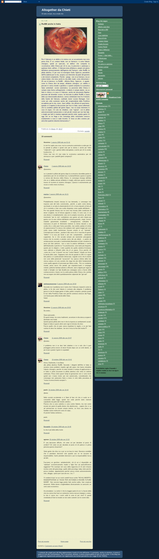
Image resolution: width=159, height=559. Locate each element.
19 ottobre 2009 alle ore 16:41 (62, 359)
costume (101, 149)
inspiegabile (102, 215)
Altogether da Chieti (56, 10)
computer (101, 143)
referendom (102, 281)
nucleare (101, 255)
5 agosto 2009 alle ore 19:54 (66, 284)
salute (100, 295)
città (99, 135)
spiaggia (101, 324)
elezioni (100, 172)
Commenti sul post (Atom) (54, 546)
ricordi (100, 286)
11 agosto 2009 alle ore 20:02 (61, 307)
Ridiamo (100, 289)
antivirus (101, 109)
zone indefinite (103, 35)
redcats (100, 78)
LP (99, 226)
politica (100, 272)
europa (100, 180)
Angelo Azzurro (103, 44)
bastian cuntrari (103, 67)
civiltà (100, 137)
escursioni (101, 178)
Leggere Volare (103, 41)
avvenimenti (102, 115)
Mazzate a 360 (103, 30)
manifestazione (103, 235)
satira (100, 298)
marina (46, 194)
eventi (100, 183)
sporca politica (103, 326)
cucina (100, 152)
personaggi (101, 266)
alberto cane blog (104, 27)
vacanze (101, 358)
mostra (100, 246)
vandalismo (102, 361)
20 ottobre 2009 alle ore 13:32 (59, 439)
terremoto (101, 344)
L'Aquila (100, 221)
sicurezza (101, 306)
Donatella (47, 427)
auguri (100, 112)
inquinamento (102, 212)
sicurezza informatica (105, 309)
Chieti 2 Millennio (104, 50)
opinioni (100, 258)
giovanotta (101, 75)
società (87, 131)
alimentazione (102, 106)
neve (99, 252)
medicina (101, 238)
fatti (99, 186)
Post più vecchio (85, 541)
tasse (100, 338)
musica (100, 249)
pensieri (100, 261)
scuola (100, 301)
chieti (100, 126)
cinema (100, 132)
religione (101, 284)
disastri (100, 163)
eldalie (100, 70)
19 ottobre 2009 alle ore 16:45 (61, 427)
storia (100, 332)
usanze (100, 355)
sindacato (101, 312)
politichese (101, 275)
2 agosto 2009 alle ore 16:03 (61, 166)
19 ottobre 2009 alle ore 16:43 (58, 390)
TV (99, 349)
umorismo (101, 352)
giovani (100, 201)
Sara (99, 32)
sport (99, 329)
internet (100, 218)
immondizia (102, 206)
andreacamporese (50, 284)
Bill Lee (100, 61)
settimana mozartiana (105, 304)
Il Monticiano (102, 58)
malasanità (101, 229)
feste (99, 192)
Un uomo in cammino (105, 64)
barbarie (100, 117)
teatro (100, 341)
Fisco (100, 198)
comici (100, 140)
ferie (99, 189)
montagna (101, 243)
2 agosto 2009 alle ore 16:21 (58, 194)
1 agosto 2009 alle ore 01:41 (60, 142)
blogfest (100, 120)
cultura (100, 155)
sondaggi (101, 321)
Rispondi (46, 159)
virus (99, 364)
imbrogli (100, 203)
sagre (100, 292)
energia (100, 175)
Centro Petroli (102, 47)
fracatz (100, 73)
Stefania (101, 24)
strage (100, 335)
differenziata (102, 160)
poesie (100, 269)
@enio (46, 166)
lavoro (100, 223)
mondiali (101, 241)
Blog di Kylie (102, 38)
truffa (99, 347)
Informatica (102, 209)
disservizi (101, 166)
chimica (100, 129)
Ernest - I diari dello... (105, 55)
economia (101, 169)
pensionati (101, 264)
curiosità (101, 158)
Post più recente (43, 541)
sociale (100, 315)
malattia (100, 232)
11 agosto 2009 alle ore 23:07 (62, 338)
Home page (64, 541)
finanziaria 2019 (103, 195)
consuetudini (102, 146)
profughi (100, 278)
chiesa (100, 123)
